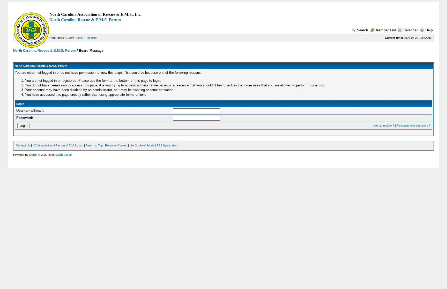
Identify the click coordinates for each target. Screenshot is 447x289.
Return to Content (116, 145)
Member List (386, 30)
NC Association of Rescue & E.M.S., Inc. (58, 145)
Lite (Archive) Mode (142, 145)
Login (79, 37)
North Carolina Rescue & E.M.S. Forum (85, 20)
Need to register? (383, 125)
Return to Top (94, 145)
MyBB (33, 154)
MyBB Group (63, 154)
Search (362, 30)
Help (429, 30)
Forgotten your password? (413, 125)
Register (92, 37)
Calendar (411, 30)
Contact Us (23, 145)
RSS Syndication (167, 145)
